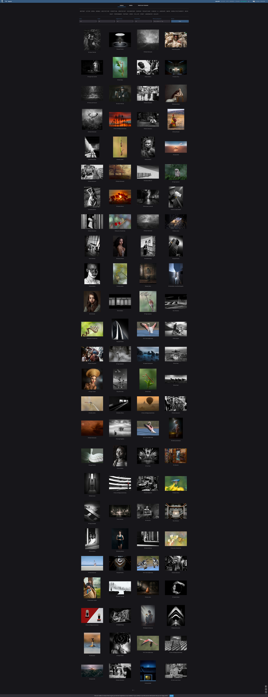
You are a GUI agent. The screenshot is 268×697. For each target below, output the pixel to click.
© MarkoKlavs (148, 286)
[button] (248, 1)
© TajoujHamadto (92, 523)
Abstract (82, 11)
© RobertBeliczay (148, 548)
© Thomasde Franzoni (92, 102)
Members (232, 1)
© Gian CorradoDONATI (176, 209)
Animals (98, 11)
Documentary (131, 11)
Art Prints (244, 1)
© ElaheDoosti (92, 496)
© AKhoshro (176, 465)
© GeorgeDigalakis (120, 439)
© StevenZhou (176, 76)
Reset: (172, 18)
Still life (136, 14)
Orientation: (137, 18)
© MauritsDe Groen (176, 628)
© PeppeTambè (92, 391)
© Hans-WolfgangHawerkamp (120, 128)
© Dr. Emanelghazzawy (148, 338)
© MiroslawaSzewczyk (148, 206)
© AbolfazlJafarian (92, 209)
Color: (80, 18)
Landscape (162, 11)
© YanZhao (148, 466)
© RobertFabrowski (148, 52)
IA (157, 11)
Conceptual (113, 11)
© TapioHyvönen (176, 182)
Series (131, 14)
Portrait (125, 14)
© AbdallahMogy (148, 258)
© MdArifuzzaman (176, 49)
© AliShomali (92, 314)
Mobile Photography (177, 11)
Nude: (99, 18)
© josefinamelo (120, 391)
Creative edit (122, 11)
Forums (237, 1)
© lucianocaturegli (120, 596)
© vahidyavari (92, 655)
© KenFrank (175, 363)
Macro (168, 11)
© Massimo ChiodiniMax (120, 231)
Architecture (105, 11)
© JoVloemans (176, 310)
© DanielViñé (176, 154)
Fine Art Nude (146, 11)
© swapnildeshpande (148, 363)
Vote (227, 1)
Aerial (93, 11)
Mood (186, 11)
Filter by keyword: (157, 18)
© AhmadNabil (148, 683)
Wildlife (156, 14)
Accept (171, 695)
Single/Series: (119, 18)
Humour (153, 11)
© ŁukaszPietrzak (92, 52)
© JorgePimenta (120, 49)
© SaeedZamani (175, 597)
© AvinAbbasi (120, 310)
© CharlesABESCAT (148, 180)
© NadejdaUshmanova (148, 628)
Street (142, 14)
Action (88, 11)
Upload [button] (223, 1)
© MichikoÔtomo (120, 413)
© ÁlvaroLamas (176, 231)
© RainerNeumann (148, 102)
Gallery (217, 1)
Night (111, 14)
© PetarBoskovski (92, 572)
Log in (257, 1)
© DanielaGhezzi (120, 206)
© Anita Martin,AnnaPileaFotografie (175, 286)
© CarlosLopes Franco (176, 680)
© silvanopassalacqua (176, 440)
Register (262, 1)
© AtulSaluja (120, 79)
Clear (180, 21)
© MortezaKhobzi (176, 104)
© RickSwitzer (176, 338)
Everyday (138, 11)
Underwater (148, 14)
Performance (118, 14)
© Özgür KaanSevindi (92, 76)
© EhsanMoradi (176, 131)
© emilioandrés (120, 159)
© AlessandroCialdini (92, 600)
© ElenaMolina (148, 76)
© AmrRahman (92, 258)
